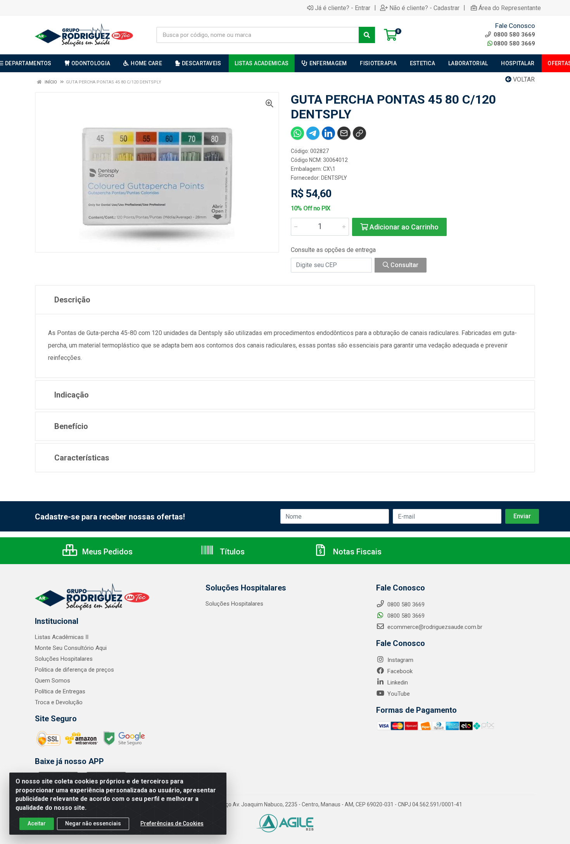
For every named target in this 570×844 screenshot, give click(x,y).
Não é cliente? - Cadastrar (424, 8)
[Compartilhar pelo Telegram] (313, 133)
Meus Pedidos (106, 551)
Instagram (399, 659)
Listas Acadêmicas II (61, 637)
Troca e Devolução (59, 702)
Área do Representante (509, 8)
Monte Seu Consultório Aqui (71, 647)
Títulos (231, 551)
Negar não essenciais (93, 823)
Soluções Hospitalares (64, 658)
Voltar (523, 79)
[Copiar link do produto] (359, 133)
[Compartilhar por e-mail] (344, 133)
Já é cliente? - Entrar (342, 8)
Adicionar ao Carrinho (403, 227)
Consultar (403, 265)
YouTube (398, 693)
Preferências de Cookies (172, 823)
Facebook (399, 671)
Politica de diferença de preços (74, 669)
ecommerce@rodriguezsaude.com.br (434, 626)
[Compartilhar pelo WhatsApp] (297, 133)
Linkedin (397, 682)
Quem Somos (52, 680)
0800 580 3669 (514, 43)
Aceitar (37, 823)
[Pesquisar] (367, 35)
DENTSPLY (334, 178)
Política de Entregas (60, 691)
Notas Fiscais (356, 551)
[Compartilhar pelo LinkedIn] (328, 133)
